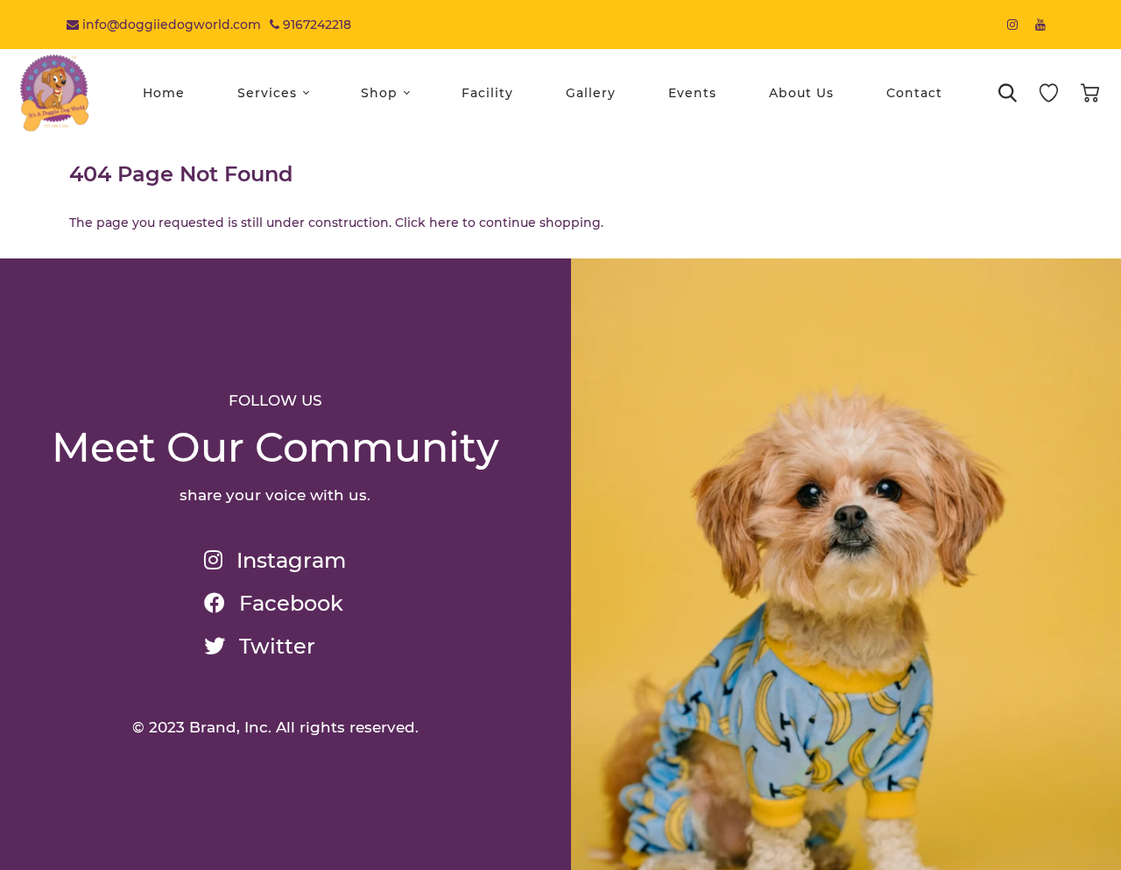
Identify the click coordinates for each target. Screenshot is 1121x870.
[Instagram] (1012, 24)
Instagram (288, 560)
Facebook (288, 603)
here (444, 222)
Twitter (274, 646)
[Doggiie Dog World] (54, 92)
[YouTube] (1040, 24)
